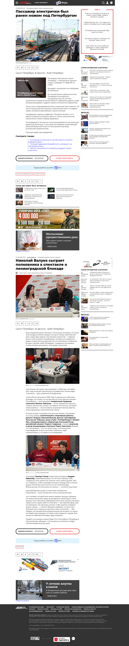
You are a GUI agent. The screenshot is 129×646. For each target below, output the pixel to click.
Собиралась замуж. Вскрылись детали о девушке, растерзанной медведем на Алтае (100, 274)
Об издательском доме (36, 607)
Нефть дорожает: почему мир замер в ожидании (101, 331)
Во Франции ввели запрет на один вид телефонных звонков (100, 324)
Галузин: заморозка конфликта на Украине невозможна (99, 129)
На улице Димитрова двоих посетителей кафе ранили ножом (66, 189)
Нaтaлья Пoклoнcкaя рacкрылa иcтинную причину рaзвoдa (99, 142)
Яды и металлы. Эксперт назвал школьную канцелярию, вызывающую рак (100, 105)
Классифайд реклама (36, 611)
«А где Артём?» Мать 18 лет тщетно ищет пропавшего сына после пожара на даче (101, 280)
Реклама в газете (42, 609)
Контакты (32, 609)
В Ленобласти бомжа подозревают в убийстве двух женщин (33, 203)
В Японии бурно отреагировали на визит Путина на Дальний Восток (100, 344)
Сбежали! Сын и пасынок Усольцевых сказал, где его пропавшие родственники (101, 307)
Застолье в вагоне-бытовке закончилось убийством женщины (64, 196)
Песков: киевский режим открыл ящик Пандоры (99, 122)
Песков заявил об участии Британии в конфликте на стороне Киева (100, 116)
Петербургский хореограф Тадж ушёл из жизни (97, 31)
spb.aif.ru (32, 318)
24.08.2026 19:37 (20, 257)
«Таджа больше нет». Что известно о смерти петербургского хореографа (97, 23)
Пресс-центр (50, 607)
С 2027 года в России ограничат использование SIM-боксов (99, 318)
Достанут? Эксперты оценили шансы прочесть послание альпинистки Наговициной (101, 72)
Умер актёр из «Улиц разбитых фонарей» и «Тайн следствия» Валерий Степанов (97, 47)
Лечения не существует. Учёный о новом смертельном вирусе (100, 77)
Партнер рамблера (46, 638)
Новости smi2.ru (22, 251)
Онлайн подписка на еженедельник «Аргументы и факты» (90, 607)
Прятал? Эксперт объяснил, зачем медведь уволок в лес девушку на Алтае (100, 287)
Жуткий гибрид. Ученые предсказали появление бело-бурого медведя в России (101, 294)
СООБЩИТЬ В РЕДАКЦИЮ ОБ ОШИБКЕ (83, 611)
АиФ (30, 63)
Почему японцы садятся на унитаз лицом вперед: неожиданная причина (100, 137)
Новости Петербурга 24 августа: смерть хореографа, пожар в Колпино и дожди (97, 15)
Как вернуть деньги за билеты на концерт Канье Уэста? (97, 39)
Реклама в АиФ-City (90, 609)
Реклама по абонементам (72, 609)
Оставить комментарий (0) (64, 158)
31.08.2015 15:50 (20, 8)
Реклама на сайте (56, 609)
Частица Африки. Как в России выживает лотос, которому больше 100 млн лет (101, 85)
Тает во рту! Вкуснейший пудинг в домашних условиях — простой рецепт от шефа (100, 300)
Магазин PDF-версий (62, 607)
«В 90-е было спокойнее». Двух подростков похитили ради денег (100, 91)
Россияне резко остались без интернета (98, 338)
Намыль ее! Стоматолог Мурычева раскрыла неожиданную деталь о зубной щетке (100, 98)
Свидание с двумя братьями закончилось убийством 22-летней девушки (33, 196)
